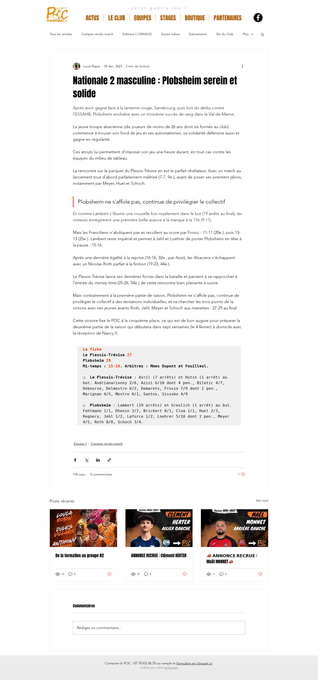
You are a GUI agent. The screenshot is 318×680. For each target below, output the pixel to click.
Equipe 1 (80, 443)
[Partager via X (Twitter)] (86, 460)
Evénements (198, 34)
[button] (116, 17)
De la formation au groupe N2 (79, 556)
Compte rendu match (97, 34)
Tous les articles (61, 34)
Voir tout (262, 500)
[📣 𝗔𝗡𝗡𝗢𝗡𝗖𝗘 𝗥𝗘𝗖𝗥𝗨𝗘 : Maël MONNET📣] (234, 528)
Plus (246, 34)
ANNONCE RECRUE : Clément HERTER (158, 556)
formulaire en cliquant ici (194, 663)
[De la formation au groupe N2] (83, 528)
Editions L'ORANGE (137, 34)
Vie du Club (224, 34)
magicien (171, 667)
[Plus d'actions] (242, 66)
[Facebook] (258, 17)
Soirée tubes (170, 34)
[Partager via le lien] (109, 460)
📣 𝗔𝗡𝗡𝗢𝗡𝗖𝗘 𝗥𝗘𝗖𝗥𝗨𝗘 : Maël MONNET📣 (231, 559)
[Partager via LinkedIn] (98, 460)
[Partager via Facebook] (75, 460)
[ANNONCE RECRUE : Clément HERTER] (159, 528)
